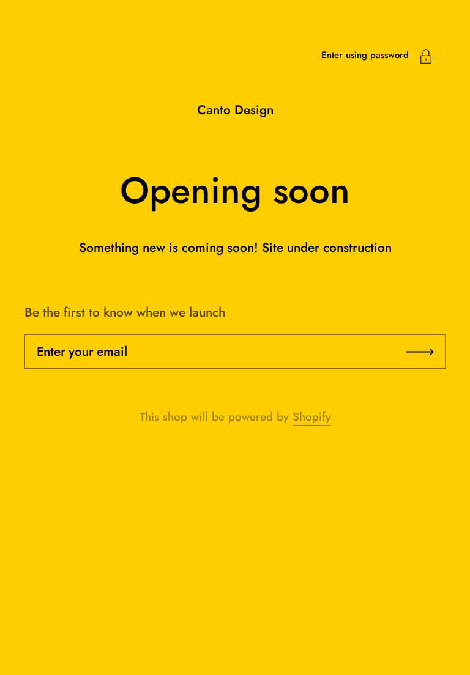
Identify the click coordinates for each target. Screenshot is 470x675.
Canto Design (235, 110)
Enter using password (365, 55)
